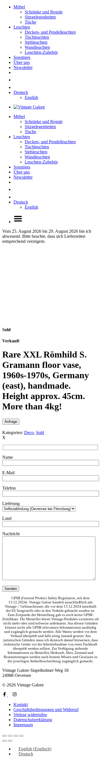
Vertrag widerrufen (30, 714)
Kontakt (20, 704)
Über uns (21, 62)
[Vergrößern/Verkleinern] (4, 736)
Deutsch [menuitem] (26, 753)
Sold (40, 432)
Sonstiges (21, 57)
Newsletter (23, 67)
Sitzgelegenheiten (40, 17)
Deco (29, 432)
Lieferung (11, 503)
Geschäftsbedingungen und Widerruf (46, 709)
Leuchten (21, 27)
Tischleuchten (37, 37)
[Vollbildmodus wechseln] (10, 736)
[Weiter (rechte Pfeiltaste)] (10, 741)
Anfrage (10, 421)
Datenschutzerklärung (32, 719)
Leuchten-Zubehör (41, 52)
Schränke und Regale (44, 12)
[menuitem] (20, 92)
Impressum (23, 724)
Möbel (19, 6)
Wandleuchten (37, 47)
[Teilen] (15, 736)
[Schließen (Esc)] (21, 736)
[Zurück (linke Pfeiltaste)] (4, 741)
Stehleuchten (36, 42)
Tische (30, 22)
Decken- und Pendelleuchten (50, 32)
